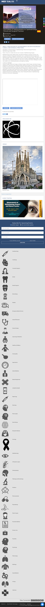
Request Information (18, 38)
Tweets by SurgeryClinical (6, 194)
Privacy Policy (22, 604)
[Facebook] (8, 42)
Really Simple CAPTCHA (24, 240)
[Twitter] (7, 42)
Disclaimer (29, 604)
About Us (3, 604)
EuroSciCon (5, 139)
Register (7, 38)
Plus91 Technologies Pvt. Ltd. (30, 605)
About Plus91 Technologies (12, 604)
